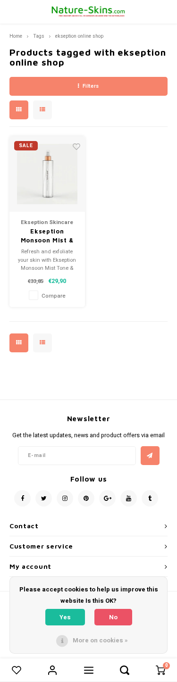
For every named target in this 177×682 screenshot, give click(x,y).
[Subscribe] (150, 455)
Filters (91, 86)
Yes (65, 617)
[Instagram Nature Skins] (65, 498)
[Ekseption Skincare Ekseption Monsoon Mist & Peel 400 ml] (47, 174)
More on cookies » (100, 640)
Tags (38, 36)
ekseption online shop (79, 36)
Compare (54, 296)
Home (15, 36)
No (113, 617)
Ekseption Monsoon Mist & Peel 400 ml (47, 236)
